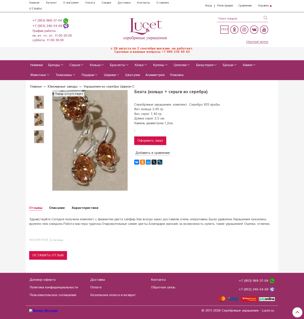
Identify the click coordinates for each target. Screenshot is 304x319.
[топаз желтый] (39, 102)
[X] (154, 162)
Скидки (106, 3)
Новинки (36, 65)
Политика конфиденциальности (54, 287)
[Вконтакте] (254, 29)
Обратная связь (163, 287)
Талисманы (63, 75)
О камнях (162, 3)
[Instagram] (244, 29)
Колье (139, 65)
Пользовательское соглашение (53, 295)
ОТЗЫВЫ (35, 9)
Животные (38, 75)
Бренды (54, 65)
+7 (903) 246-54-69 (47, 26)
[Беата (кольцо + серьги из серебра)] (39, 136)
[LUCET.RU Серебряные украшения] (145, 28)
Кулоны (158, 65)
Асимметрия (155, 75)
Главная (34, 3)
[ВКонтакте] (136, 162)
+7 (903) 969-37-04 (47, 20)
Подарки (87, 75)
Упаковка (176, 75)
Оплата (90, 3)
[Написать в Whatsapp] (65, 20)
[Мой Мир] (148, 162)
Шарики (110, 75)
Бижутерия (204, 65)
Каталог (51, 3)
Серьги (74, 65)
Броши (228, 65)
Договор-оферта (42, 279)
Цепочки (180, 65)
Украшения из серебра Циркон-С (109, 86)
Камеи (247, 65)
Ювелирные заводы (63, 86)
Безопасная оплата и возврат (113, 295)
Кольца (95, 65)
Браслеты (117, 65)
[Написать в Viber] (66, 26)
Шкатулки (132, 75)
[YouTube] (264, 29)
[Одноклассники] (234, 29)
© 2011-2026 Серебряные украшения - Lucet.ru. (238, 310)
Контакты (143, 3)
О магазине (71, 3)
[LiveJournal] (159, 162)
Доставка (124, 3)
